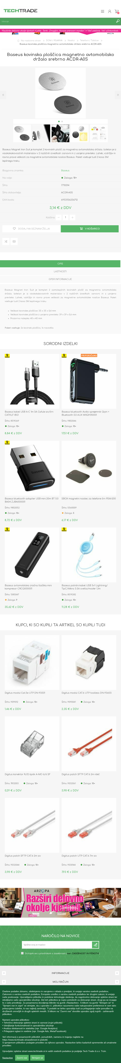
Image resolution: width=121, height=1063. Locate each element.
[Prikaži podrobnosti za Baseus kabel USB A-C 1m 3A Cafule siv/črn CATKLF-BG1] (32, 381)
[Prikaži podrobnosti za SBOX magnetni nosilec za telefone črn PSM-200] (89, 468)
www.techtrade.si (36, 1051)
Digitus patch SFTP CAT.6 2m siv (23, 856)
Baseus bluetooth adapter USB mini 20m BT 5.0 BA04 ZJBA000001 (31, 500)
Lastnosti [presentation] (60, 271)
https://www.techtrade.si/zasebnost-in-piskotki (25, 1039)
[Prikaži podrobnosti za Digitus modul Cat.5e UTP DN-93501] (32, 662)
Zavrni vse (22, 1058)
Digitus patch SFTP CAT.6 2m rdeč (81, 774)
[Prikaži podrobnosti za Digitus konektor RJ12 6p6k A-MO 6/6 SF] (32, 743)
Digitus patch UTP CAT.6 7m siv (79, 856)
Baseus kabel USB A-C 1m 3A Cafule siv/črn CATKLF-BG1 (29, 413)
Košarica (116, 11)
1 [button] (59, 121)
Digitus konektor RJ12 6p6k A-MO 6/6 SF (27, 774)
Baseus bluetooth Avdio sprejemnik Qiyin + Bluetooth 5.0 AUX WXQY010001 (85, 413)
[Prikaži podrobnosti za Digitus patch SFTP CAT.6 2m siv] (32, 825)
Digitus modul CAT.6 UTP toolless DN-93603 (87, 693)
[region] (60, 1024)
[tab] (60, 264)
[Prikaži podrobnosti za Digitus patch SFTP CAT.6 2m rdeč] (89, 743)
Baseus (65, 170)
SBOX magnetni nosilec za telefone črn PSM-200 (89, 498)
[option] (22, 133)
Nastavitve (7, 1058)
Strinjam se (37, 1058)
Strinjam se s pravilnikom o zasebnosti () (62, 954)
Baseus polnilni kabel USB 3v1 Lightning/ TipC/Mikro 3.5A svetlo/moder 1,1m (85, 587)
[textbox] (57, 21)
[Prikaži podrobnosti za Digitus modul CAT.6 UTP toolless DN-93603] (89, 662)
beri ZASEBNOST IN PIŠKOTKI (83, 954)
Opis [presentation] (60, 264)
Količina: (50, 217)
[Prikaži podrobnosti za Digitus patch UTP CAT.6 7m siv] (89, 825)
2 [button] (62, 121)
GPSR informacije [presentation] (60, 279)
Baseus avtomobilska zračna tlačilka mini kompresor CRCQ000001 (28, 587)
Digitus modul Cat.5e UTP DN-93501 (25, 693)
